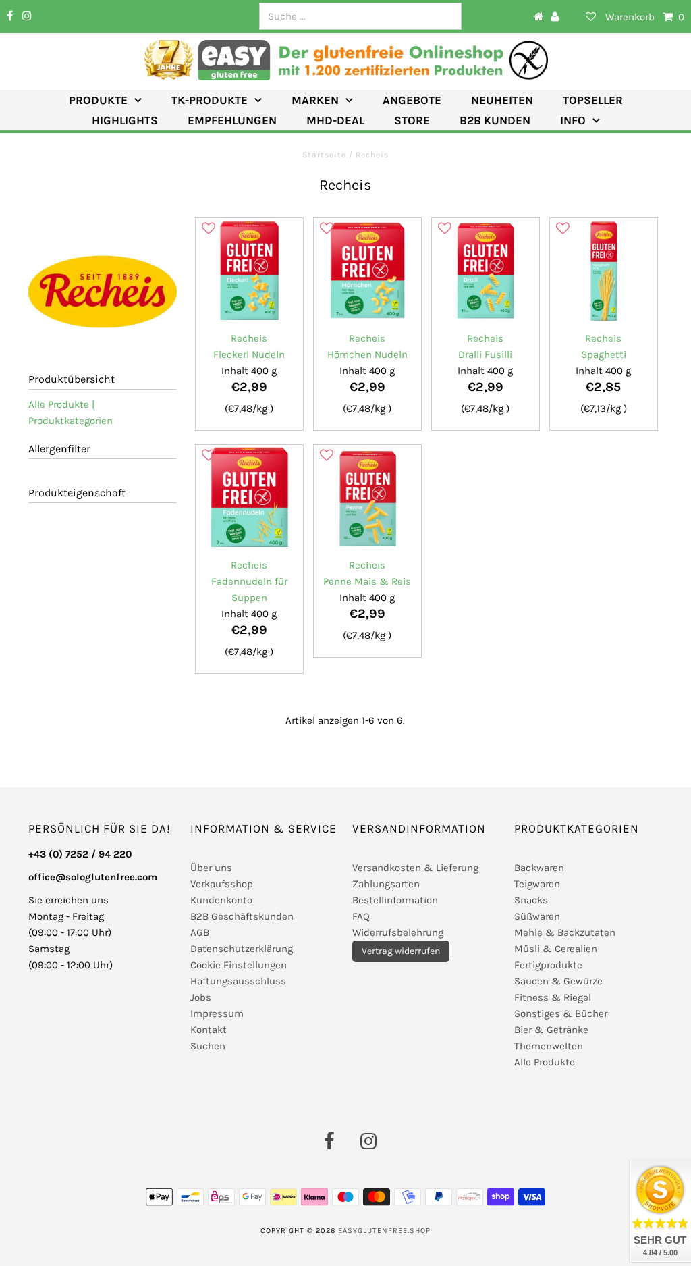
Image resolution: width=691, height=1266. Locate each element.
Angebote (412, 100)
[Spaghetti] (603, 271)
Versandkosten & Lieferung (415, 868)
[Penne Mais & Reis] (367, 498)
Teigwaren (537, 884)
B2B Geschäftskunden (242, 916)
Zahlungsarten (386, 884)
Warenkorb (644, 17)
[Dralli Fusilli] (485, 271)
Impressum (217, 1013)
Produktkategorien (70, 421)
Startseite (325, 154)
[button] (208, 229)
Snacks (531, 900)
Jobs (200, 997)
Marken (315, 100)
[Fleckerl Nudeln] (249, 271)
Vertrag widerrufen (401, 951)
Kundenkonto (221, 900)
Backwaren (539, 868)
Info (573, 120)
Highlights (125, 120)
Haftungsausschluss (238, 981)
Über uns (211, 868)
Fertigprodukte (548, 965)
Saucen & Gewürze (558, 981)
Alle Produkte (544, 1062)
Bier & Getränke (551, 1030)
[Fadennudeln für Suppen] (249, 498)
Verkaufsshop (221, 884)
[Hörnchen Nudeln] (367, 271)
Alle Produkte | (61, 404)
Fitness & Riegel (552, 997)
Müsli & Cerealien (555, 949)
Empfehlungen (232, 120)
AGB (199, 932)
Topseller (593, 100)
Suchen (207, 1046)
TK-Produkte (209, 100)
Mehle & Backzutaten (564, 932)
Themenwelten (548, 1046)
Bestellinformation (395, 900)
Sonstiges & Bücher (560, 1013)
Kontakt (208, 1030)
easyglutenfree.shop (384, 1230)
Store (412, 120)
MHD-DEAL (335, 120)
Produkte (98, 100)
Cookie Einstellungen (238, 965)
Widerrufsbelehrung (397, 932)
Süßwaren (537, 916)
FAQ (361, 916)
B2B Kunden (495, 120)
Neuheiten (502, 100)
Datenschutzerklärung (241, 949)
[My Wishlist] (582, 17)
